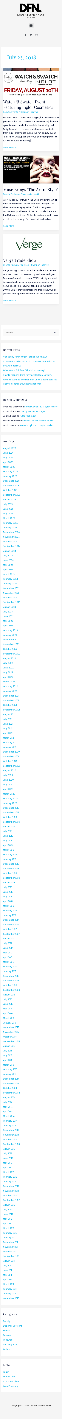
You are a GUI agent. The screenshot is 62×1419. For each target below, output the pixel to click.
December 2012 (11, 1186)
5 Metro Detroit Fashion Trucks (37, 420)
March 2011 (8, 1284)
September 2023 (11, 602)
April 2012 (7, 1223)
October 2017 (10, 929)
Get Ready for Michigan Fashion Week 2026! (25, 356)
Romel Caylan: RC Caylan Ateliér (40, 406)
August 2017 (9, 938)
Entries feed (9, 1376)
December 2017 (11, 920)
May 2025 (8, 513)
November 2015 (11, 1032)
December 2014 (11, 1078)
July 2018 (7, 887)
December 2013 (11, 1130)
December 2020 (11, 751)
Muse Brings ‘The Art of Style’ (30, 189)
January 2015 (9, 1074)
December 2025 (11, 481)
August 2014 (9, 1097)
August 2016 (9, 994)
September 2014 (11, 1092)
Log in (6, 1372)
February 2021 (10, 742)
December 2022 (11, 639)
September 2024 (12, 546)
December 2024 (11, 532)
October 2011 (9, 1251)
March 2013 (8, 1172)
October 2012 (10, 1195)
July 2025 (8, 504)
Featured (24, 265)
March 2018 (8, 906)
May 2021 (7, 728)
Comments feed (11, 1381)
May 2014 (8, 1106)
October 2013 (10, 1139)
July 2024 (8, 555)
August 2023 (9, 607)
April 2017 (7, 957)
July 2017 (7, 943)
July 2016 (7, 999)
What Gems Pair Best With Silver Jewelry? (24, 370)
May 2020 (8, 784)
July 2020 (8, 775)
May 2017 (7, 952)
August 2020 (9, 770)
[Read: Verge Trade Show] (31, 243)
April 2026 (8, 462)
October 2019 (10, 817)
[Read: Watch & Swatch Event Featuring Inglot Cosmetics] (31, 81)
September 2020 (11, 766)
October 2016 (10, 985)
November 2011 (10, 1247)
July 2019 (7, 831)
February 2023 (10, 630)
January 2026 (10, 476)
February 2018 (10, 910)
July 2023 (8, 611)
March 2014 (9, 1116)
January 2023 (10, 635)
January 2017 (9, 971)
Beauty (6, 112)
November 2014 (11, 1083)
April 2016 (8, 1013)
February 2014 (10, 1120)
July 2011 (7, 1265)
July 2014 (7, 1102)
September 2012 (11, 1200)
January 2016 (9, 1022)
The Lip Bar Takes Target (33, 411)
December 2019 (11, 808)
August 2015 (9, 1046)
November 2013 (11, 1134)
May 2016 (7, 1008)
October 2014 (10, 1088)
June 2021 (8, 723)
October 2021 (10, 705)
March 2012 (8, 1228)
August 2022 (9, 658)
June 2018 (8, 892)
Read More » (9, 147)
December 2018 (11, 864)
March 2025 (9, 518)
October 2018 (10, 873)
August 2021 (9, 714)
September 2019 (11, 822)
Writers (6, 1349)
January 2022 (10, 691)
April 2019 (8, 845)
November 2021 (11, 700)
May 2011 (7, 1275)
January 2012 (9, 1237)
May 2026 (8, 457)
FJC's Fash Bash (28, 416)
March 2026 (9, 467)
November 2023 (11, 593)
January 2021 (9, 747)
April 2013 (7, 1167)
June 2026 (8, 452)
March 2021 (8, 737)
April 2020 (8, 789)
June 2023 (8, 616)
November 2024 (11, 537)
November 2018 (11, 868)
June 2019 (8, 835)
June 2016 (8, 1004)
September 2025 (11, 494)
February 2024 (10, 579)
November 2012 (11, 1191)
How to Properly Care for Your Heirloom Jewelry (27, 375)
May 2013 (7, 1162)
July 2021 (7, 719)
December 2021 (11, 695)
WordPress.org (10, 1386)
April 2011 (7, 1279)
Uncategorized (10, 1344)
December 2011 (10, 1242)
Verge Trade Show (20, 260)
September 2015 (11, 1041)
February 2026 (10, 471)
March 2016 (8, 1018)
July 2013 (7, 1153)
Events (14, 112)
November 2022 (11, 644)
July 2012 (7, 1209)
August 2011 (9, 1261)
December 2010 (11, 1298)
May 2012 (7, 1218)
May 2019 (7, 840)
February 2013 (10, 1176)
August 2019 (9, 826)
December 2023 (11, 588)
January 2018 (9, 915)
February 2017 (10, 966)
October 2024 (10, 541)
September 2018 (11, 877)
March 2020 (9, 793)
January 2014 (10, 1125)
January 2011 (9, 1293)
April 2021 (7, 733)
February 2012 (10, 1233)
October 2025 (10, 490)
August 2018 (9, 882)
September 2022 (11, 653)
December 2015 (11, 1027)
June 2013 (8, 1158)
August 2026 (9, 448)
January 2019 (9, 859)
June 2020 (8, 779)
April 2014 (8, 1111)
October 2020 (10, 761)
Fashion (15, 194)
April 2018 (8, 901)
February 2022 (10, 686)
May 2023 (8, 621)
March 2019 (8, 850)
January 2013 (9, 1181)
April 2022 (8, 677)
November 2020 (11, 756)
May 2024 (8, 565)
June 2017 (8, 948)
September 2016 (11, 990)
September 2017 (11, 934)
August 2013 (9, 1149)
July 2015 (7, 1050)
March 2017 (8, 962)
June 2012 (8, 1214)
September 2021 (11, 709)
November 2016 (11, 980)
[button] (31, 25)
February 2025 (10, 523)
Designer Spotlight (12, 1325)
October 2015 (10, 1036)
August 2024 (9, 551)
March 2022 (9, 681)
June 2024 (8, 560)
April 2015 (7, 1060)
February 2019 (10, 854)
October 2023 (10, 597)
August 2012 (9, 1205)
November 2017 (11, 924)
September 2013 (11, 1144)
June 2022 (8, 667)
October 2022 (10, 649)
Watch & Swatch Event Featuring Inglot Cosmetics (28, 104)
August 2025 (9, 499)
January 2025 (10, 527)
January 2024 (10, 583)
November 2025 (11, 485)
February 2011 (10, 1289)
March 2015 (8, 1064)
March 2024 (9, 574)
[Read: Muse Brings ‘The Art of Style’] (31, 169)
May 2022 (8, 672)
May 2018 (7, 896)
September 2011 (11, 1256)
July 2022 (8, 663)
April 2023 (8, 625)
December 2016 (11, 976)
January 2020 (10, 803)
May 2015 (7, 1055)
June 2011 (7, 1270)
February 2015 (10, 1069)
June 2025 (8, 509)
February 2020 (10, 798)
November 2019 (11, 812)
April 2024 (8, 569)
